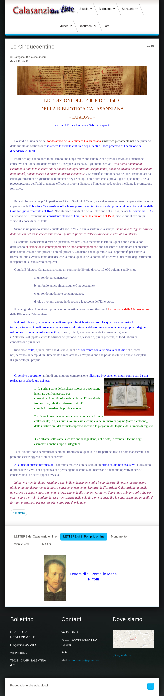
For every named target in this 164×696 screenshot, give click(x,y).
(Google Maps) (122, 655)
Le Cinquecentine (32, 47)
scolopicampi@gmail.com (84, 660)
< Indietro (19, 512)
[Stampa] (148, 46)
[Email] (152, 46)
